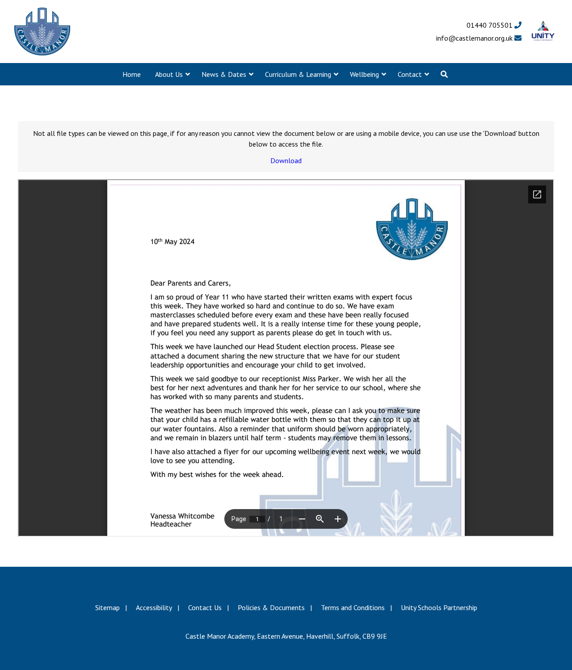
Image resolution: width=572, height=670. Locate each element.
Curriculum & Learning (298, 74)
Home (131, 74)
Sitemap (107, 607)
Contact (410, 74)
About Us (169, 74)
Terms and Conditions (353, 607)
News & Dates (224, 74)
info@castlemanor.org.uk (475, 38)
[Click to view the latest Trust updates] (543, 31)
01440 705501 (490, 25)
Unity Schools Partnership (439, 607)
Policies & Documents (271, 607)
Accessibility (154, 607)
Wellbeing (364, 74)
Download (286, 160)
